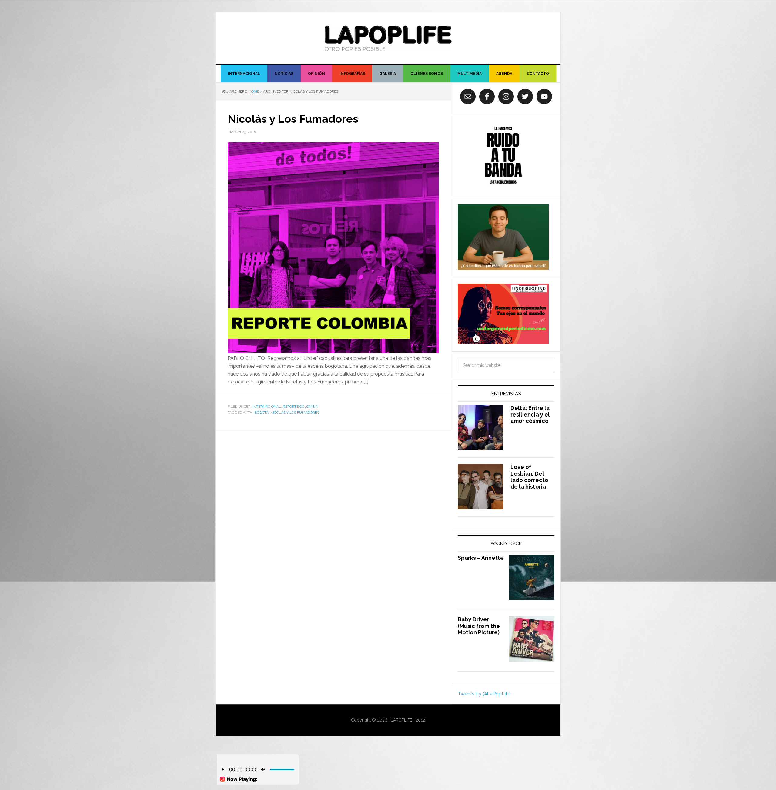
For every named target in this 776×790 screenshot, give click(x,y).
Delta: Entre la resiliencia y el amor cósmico (530, 414)
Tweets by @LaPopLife (484, 694)
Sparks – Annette (481, 558)
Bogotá (261, 412)
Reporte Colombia (300, 406)
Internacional (267, 406)
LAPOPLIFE (388, 38)
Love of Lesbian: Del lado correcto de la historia (529, 477)
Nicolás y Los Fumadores (293, 118)
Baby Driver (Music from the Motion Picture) (479, 626)
